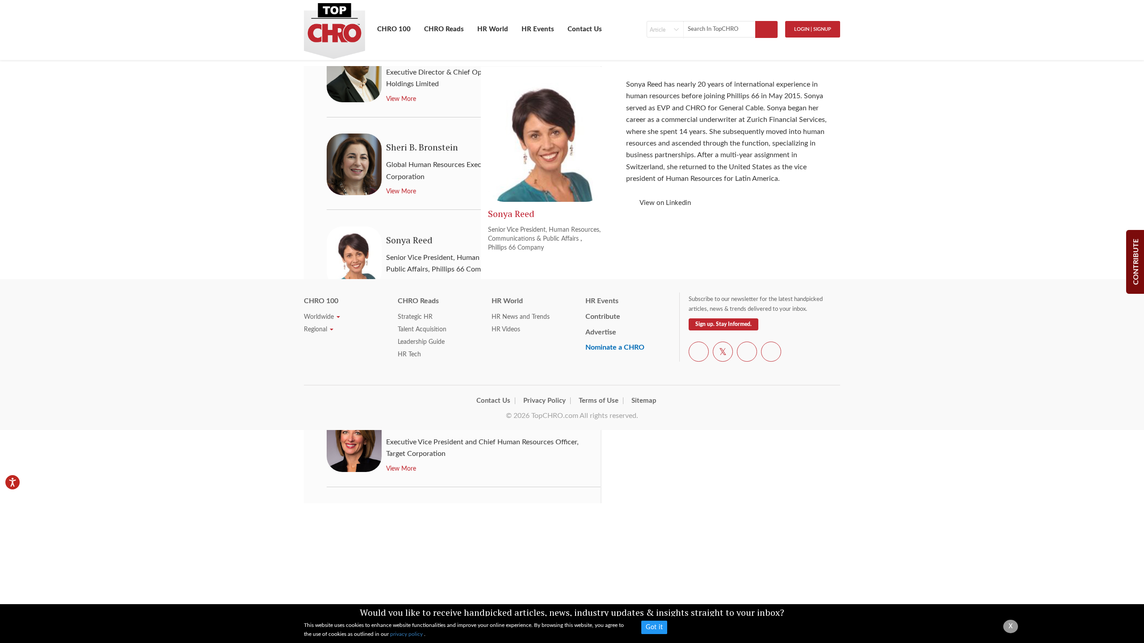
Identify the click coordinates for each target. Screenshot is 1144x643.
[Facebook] (698, 353)
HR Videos (506, 329)
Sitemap (643, 400)
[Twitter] (722, 353)
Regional (316, 329)
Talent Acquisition (422, 329)
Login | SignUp (812, 29)
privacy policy (407, 634)
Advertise (600, 332)
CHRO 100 (394, 29)
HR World (492, 29)
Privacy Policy (544, 400)
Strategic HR (415, 317)
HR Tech (409, 354)
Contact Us (585, 29)
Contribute (602, 316)
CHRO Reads (444, 29)
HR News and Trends (521, 317)
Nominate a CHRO (614, 347)
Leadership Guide (421, 342)
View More (401, 469)
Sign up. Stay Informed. (723, 324)
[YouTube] (747, 353)
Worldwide (320, 317)
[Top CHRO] (334, 27)
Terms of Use (598, 400)
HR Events (538, 29)
